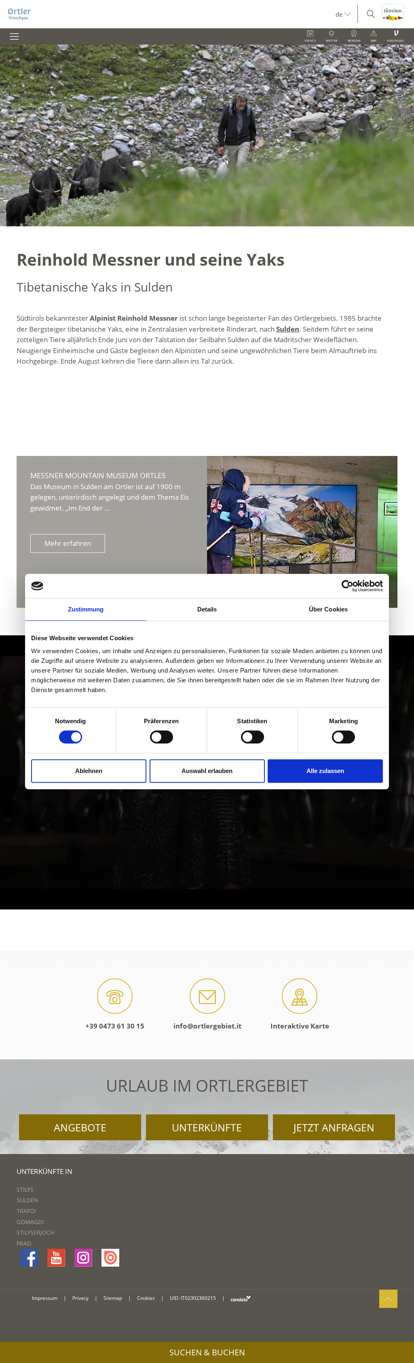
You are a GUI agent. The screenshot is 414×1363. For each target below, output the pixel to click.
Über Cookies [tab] (328, 609)
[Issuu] (110, 1258)
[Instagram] (83, 1258)
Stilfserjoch (35, 1232)
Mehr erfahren (67, 543)
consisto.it (241, 1298)
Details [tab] (207, 609)
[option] (207, 135)
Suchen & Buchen (207, 1352)
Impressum (44, 1298)
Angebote (80, 1127)
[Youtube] (56, 1258)
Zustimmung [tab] (86, 609)
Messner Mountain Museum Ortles (98, 475)
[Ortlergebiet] (168, 14)
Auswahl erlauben (207, 770)
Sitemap (113, 1298)
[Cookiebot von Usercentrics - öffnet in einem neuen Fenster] (347, 586)
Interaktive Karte (299, 1026)
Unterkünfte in (44, 1171)
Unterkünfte (207, 1127)
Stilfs (25, 1189)
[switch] (161, 736)
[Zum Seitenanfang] (388, 1299)
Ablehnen (88, 770)
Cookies (146, 1298)
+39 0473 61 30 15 (114, 1026)
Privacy (80, 1298)
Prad (24, 1243)
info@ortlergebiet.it (207, 1026)
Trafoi (26, 1211)
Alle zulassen (325, 770)
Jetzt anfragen (334, 1127)
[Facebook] (29, 1258)
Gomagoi (30, 1222)
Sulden (287, 329)
